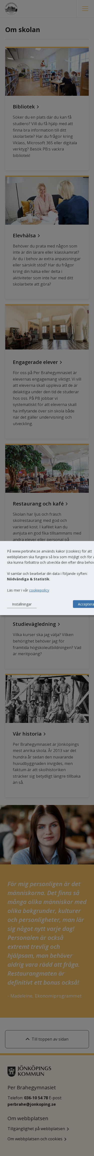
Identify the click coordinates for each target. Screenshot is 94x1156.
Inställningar (22, 604)
